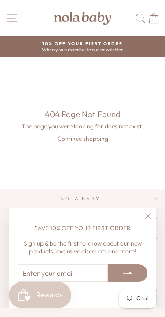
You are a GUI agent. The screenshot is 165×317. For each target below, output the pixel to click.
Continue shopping (82, 138)
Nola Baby (80, 199)
